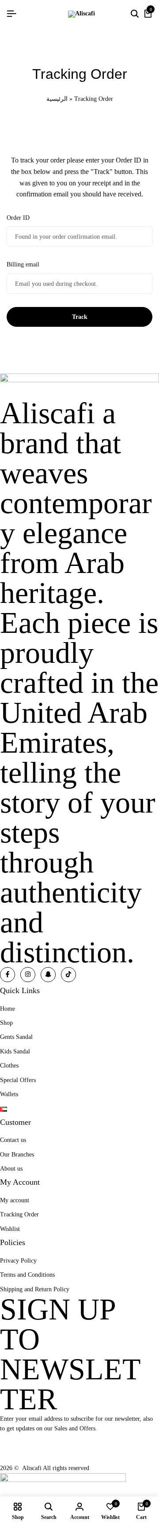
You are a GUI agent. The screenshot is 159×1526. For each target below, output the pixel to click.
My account (14, 1200)
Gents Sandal (16, 1037)
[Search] (134, 14)
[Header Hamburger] (11, 14)
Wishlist (10, 1229)
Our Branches (17, 1154)
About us (11, 1168)
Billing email (23, 264)
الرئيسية (57, 99)
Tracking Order (19, 1214)
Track (79, 317)
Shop (6, 1023)
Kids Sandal (15, 1051)
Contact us (13, 1140)
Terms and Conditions (27, 1274)
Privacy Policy (18, 1260)
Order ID (18, 217)
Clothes (9, 1065)
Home (7, 1008)
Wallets (9, 1094)
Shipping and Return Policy (34, 1289)
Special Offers (18, 1080)
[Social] (7, 974)
